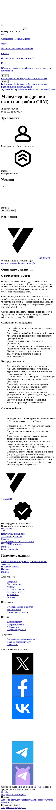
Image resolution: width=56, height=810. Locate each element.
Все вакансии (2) (26, 263)
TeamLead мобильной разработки (17, 541)
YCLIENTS (44, 258)
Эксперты (15, 89)
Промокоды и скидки (17, 612)
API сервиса (13, 627)
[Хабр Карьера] (12, 28)
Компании (25, 89)
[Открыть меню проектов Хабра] (2, 25)
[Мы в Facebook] (22, 696)
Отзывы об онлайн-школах (20, 607)
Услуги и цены (14, 584)
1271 (20, 787)
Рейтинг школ (14, 609)
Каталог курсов (14, 592)
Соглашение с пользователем (21, 639)
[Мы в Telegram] (22, 762)
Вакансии (6, 87)
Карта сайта (13, 594)
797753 (37, 787)
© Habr (4, 792)
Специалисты (17, 87)
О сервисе (12, 581)
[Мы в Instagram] (22, 740)
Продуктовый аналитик (13, 534)
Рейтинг (34, 89)
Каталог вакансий (16, 589)
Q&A (8, 807)
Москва (18, 536)
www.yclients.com (9, 263)
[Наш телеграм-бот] (22, 784)
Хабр (3, 807)
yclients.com (6, 528)
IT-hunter (5, 566)
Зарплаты (43, 89)
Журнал (51, 89)
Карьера (15, 807)
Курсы (22, 807)
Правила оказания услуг (19, 642)
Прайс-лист (12, 644)
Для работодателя (15, 624)
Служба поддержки (16, 629)
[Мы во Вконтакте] (22, 718)
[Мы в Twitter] (22, 674)
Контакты (12, 597)
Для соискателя (14, 622)
